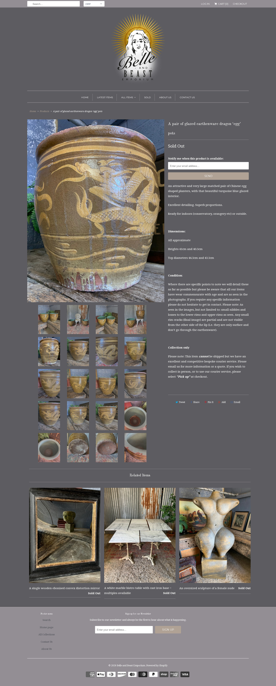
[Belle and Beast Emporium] (138, 50)
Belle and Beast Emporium (131, 665)
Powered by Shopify (156, 665)
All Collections (46, 634)
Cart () (222, 3)
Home (85, 97)
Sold (147, 97)
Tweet (182, 402)
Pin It (210, 402)
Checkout (240, 3)
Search (47, 620)
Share (196, 402)
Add (224, 402)
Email (237, 402)
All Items (127, 97)
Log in (205, 3)
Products (44, 111)
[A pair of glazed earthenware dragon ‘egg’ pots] (95, 210)
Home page (46, 627)
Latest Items (105, 97)
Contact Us (187, 97)
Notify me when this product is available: (196, 158)
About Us (165, 97)
